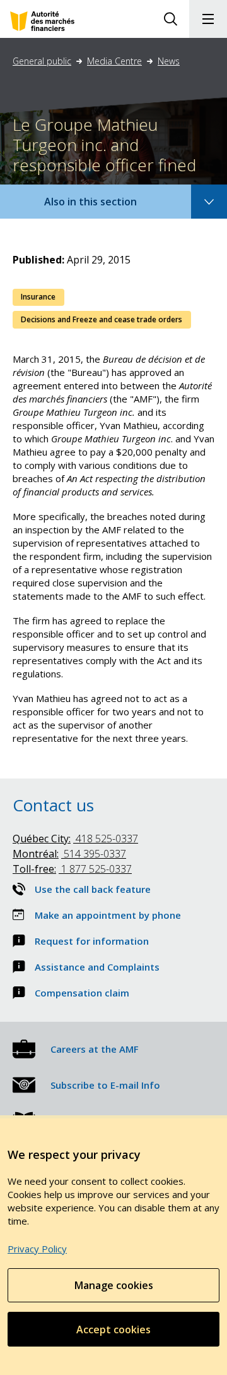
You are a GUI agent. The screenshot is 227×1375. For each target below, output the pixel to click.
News (169, 61)
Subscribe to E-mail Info (105, 1085)
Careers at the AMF (94, 1049)
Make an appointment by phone (108, 915)
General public (42, 61)
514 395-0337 (69, 854)
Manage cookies (113, 1285)
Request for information (92, 941)
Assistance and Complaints (97, 966)
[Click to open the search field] (170, 19)
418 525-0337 (75, 838)
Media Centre (114, 61)
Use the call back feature (93, 889)
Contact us (53, 805)
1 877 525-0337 (72, 869)
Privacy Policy (37, 1248)
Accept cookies (113, 1329)
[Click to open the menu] (208, 19)
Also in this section (102, 206)
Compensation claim (82, 992)
